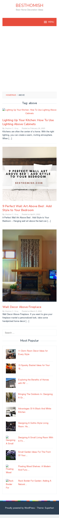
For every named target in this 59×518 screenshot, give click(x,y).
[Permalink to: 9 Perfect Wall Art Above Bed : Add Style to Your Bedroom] (29, 175)
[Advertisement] (29, 58)
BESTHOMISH (29, 5)
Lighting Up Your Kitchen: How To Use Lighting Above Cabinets (28, 122)
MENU (51, 22)
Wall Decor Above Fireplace (21, 307)
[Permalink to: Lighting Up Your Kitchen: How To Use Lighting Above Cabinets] (29, 112)
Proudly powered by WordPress (20, 507)
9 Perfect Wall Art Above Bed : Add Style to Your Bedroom (27, 208)
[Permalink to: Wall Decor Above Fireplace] (29, 266)
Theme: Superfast (45, 507)
